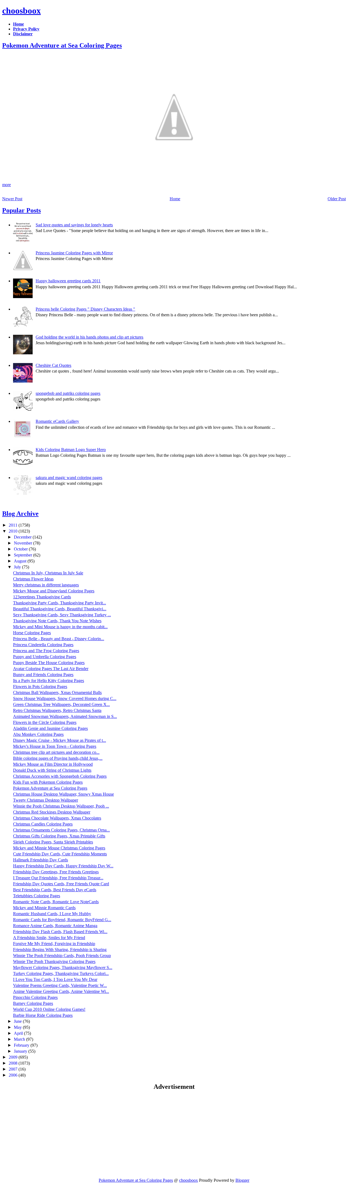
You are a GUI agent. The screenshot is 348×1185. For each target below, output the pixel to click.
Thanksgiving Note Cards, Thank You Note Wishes (57, 620)
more (6, 184)
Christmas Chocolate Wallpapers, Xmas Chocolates (57, 818)
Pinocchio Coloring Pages (35, 997)
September (23, 555)
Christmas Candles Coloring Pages (43, 824)
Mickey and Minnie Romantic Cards (44, 907)
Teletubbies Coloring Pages (36, 895)
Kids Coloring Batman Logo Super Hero (71, 449)
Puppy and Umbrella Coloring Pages (44, 656)
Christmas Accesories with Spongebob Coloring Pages (60, 776)
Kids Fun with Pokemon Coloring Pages (48, 782)
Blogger (242, 1180)
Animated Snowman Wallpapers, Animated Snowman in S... (65, 716)
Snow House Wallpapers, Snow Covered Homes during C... (64, 698)
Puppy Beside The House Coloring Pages (49, 662)
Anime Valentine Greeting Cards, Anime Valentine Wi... (61, 991)
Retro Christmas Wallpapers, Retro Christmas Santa (57, 710)
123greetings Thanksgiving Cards (42, 597)
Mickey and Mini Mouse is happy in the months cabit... (60, 626)
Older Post (337, 198)
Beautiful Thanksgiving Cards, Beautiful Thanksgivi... (59, 608)
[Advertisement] (48, 1134)
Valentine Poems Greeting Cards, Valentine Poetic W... (60, 985)
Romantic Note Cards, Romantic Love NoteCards (56, 901)
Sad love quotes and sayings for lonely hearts (74, 225)
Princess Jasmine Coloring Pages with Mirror (74, 253)
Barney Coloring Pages (33, 1003)
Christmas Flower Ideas (33, 579)
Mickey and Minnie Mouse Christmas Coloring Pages (59, 848)
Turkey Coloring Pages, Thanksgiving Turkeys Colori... (61, 973)
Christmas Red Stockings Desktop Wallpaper (51, 812)
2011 (13, 525)
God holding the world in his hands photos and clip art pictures (89, 337)
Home (175, 198)
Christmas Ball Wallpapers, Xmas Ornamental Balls (57, 692)
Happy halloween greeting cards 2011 (68, 281)
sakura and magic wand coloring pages (69, 477)
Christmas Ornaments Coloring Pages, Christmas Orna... (61, 830)
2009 (13, 1057)
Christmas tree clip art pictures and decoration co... (56, 752)
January (21, 1051)
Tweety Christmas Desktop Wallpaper (45, 800)
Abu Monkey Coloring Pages (38, 734)
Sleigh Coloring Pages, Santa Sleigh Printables (53, 842)
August (20, 561)
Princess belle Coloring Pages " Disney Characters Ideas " (85, 309)
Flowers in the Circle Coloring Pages (44, 722)
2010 (13, 531)
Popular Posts (21, 210)
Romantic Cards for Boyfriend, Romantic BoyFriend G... (62, 919)
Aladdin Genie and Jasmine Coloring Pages (50, 728)
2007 (13, 1069)
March (20, 1039)
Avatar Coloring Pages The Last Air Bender (50, 668)
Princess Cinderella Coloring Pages (43, 644)
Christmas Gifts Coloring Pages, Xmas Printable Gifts (59, 836)
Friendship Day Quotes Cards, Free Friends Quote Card (61, 883)
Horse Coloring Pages (32, 632)
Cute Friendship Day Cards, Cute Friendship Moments (60, 854)
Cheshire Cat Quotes (53, 365)
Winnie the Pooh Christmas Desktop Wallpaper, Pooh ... (61, 806)
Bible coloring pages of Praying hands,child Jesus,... (57, 758)
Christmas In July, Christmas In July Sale (48, 573)
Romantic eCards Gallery (57, 421)
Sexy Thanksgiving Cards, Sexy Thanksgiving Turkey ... (62, 614)
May (18, 1027)
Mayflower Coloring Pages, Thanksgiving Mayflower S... (62, 967)
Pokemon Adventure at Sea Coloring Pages (62, 45)
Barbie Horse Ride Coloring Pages (43, 1015)
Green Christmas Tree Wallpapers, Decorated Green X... (61, 704)
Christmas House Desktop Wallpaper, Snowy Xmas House (63, 794)
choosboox (21, 10)
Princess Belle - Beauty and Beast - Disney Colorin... (58, 638)
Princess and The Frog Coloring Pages (46, 650)
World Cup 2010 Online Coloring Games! (49, 1009)
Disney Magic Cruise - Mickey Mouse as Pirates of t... (59, 740)
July (18, 567)
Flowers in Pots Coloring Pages (40, 686)
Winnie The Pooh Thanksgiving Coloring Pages (54, 961)
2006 (13, 1075)
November (23, 543)
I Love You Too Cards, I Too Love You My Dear (55, 979)
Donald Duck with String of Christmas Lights (52, 770)
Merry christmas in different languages (46, 585)
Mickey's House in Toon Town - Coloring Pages (54, 746)
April (19, 1033)
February (22, 1045)
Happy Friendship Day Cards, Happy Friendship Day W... (63, 866)
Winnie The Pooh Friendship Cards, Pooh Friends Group (62, 955)
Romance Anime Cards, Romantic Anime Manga (55, 925)
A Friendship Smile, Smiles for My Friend (49, 937)
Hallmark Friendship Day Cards (40, 860)
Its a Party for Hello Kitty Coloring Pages (48, 680)
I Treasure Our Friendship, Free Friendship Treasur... (58, 878)
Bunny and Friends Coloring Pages (43, 674)
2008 (13, 1063)
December (23, 537)
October (21, 549)
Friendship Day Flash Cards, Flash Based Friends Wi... (60, 931)
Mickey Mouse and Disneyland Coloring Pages (53, 591)
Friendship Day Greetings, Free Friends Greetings (56, 872)
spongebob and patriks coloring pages (68, 393)
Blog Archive (20, 513)
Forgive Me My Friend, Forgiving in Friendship (54, 943)
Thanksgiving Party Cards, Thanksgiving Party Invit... (59, 603)
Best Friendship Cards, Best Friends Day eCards (54, 889)
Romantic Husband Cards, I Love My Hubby (52, 913)
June (18, 1021)
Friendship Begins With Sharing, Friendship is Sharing (60, 949)
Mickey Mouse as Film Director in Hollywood (53, 764)
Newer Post (12, 198)
